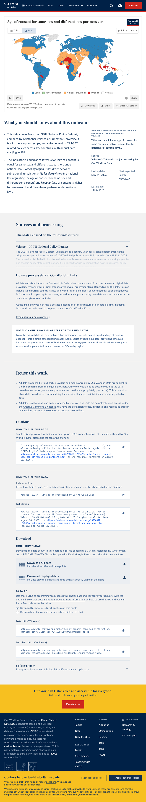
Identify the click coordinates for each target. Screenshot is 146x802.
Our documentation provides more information (59, 599)
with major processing (122, 159)
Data (50, 5)
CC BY (39, 108)
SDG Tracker (82, 756)
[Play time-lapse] (10, 98)
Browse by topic (35, 5)
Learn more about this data (51, 104)
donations (51, 782)
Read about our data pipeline (32, 317)
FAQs (54, 754)
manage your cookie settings (83, 795)
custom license (12, 746)
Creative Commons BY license (39, 407)
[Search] (111, 6)
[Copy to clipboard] (120, 447)
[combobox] (111, 6)
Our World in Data (11, 5)
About (90, 5)
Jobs (101, 749)
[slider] (126, 98)
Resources (74, 5)
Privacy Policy (59, 795)
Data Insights (82, 737)
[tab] (15, 30)
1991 (19, 98)
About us (104, 725)
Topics (78, 725)
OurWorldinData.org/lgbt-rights (21, 108)
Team (102, 743)
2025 (134, 98)
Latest (61, 5)
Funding (103, 737)
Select (129, 31)
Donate (133, 5)
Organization (106, 731)
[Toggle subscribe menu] (120, 5)
